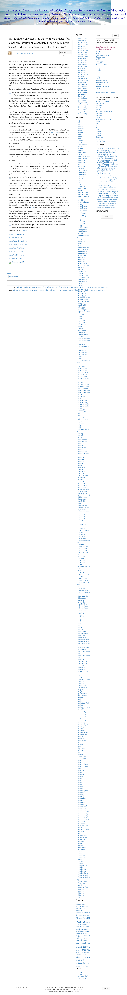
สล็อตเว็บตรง (82, 808)
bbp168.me (81, 200)
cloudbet (81, 243)
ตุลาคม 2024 (82, 82)
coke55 (80, 245)
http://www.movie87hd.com (105, 111)
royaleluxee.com (83, 507)
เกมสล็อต (80, 843)
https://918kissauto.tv (102, 101)
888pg (80, 146)
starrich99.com (82, 588)
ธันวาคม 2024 (82, 78)
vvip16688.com (83, 665)
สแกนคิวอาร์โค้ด (83, 826)
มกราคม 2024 (82, 100)
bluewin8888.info (83, 222)
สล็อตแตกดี (81, 822)
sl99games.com (83, 552)
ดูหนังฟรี (98, 131)
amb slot (80, 184)
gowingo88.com (83, 301)
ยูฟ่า (79, 752)
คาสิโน (80, 691)
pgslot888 (99, 85)
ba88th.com (82, 188)
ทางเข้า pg (81, 723)
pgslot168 (81, 443)
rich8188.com (82, 497)
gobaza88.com (83, 299)
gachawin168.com (83, 289)
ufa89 (79, 624)
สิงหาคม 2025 (82, 62)
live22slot (81, 358)
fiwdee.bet (81, 273)
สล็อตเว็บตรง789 (83, 814)
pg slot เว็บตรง (82, 418)
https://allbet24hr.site (102, 87)
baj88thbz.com (83, 192)
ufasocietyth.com (83, 641)
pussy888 (99, 113)
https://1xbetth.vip (101, 81)
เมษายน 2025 (82, 70)
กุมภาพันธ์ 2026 (83, 50)
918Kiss (80, 150)
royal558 (80, 503)
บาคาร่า (80, 729)
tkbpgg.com (82, 610)
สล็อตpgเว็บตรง (83, 790)
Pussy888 (81, 481)
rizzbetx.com (82, 499)
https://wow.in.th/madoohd (18, 244)
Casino (80, 239)
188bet (80, 131)
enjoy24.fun (81, 257)
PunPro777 (81, 473)
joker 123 (98, 51)
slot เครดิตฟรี (82, 558)
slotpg (98, 77)
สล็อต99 (80, 786)
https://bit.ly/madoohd (16, 234)
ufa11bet (80, 618)
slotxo (98, 75)
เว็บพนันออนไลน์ (83, 865)
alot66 (80, 180)
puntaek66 (81, 477)
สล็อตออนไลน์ (82, 802)
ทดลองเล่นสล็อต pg (84, 717)
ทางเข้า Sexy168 (83, 725)
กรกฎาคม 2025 (82, 64)
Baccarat (80, 190)
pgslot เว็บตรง (82, 441)
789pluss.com (82, 144)
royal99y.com (82, 505)
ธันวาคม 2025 (82, 54)
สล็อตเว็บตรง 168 (83, 812)
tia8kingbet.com (83, 606)
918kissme (81, 162)
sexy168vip (81, 535)
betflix (80, 204)
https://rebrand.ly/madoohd (18, 241)
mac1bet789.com (83, 372)
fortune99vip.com (83, 277)
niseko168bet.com (84, 390)
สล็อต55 (80, 776)
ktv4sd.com (81, 344)
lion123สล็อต (82, 350)
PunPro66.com (82, 471)
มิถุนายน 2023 (82, 114)
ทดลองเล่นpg (82, 711)
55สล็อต (80, 140)
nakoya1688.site (83, 388)
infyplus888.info (83, 323)
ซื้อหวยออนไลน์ (100, 141)
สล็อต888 (81, 782)
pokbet (80, 465)
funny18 (80, 287)
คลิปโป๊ (98, 79)
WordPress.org (83, 978)
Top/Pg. (107, 217)
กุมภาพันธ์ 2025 (83, 74)
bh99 (79, 220)
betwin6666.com (83, 214)
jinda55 (87, 912)
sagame (80, 513)
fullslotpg (81, 285)
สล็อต (79, 760)
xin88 (79, 675)
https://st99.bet (100, 57)
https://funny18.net (102, 83)
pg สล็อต (80, 422)
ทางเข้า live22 (82, 721)
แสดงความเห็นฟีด (83, 976)
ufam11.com (81, 636)
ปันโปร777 (81, 738)
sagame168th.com (84, 519)
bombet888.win (83, 228)
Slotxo (80, 570)
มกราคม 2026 (82, 52)
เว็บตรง (80, 851)
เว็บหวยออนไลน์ (83, 875)
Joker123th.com (83, 335)
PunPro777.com (83, 475)
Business (80, 234)
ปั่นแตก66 (84, 940)
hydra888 (81, 315)
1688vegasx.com (83, 125)
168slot (80, 127)
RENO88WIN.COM (84, 495)
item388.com (82, 325)
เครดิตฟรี (81, 845)
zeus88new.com (83, 687)
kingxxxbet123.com (84, 338)
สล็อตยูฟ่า (81, 800)
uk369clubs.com (83, 647)
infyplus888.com (83, 321)
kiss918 (80, 342)
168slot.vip (81, 129)
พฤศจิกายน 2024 (83, 80)
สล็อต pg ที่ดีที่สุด (83, 764)
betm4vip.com (82, 210)
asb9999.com (82, 186)
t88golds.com (82, 598)
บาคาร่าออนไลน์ (83, 733)
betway (80, 212)
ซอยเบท (80, 697)
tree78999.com (83, 616)
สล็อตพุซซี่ (81, 796)
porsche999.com (83, 467)
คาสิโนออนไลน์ (82, 693)
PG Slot (80, 416)
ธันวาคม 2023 (82, 102)
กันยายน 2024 (82, 84)
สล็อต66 (80, 778)
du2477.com (82, 255)
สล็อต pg (80, 762)
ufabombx (81, 630)
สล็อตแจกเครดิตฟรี (83, 820)
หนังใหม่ (80, 834)
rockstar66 (81, 501)
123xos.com (82, 121)
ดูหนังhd (98, 133)
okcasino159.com (83, 400)
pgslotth (80, 463)
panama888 (82, 410)
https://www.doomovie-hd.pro (105, 92)
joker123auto (82, 331)
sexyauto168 (82, 536)
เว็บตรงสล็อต (82, 855)
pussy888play (82, 485)
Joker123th (81, 333)
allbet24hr (81, 176)
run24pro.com (82, 509)
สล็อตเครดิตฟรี (82, 806)
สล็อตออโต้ (81, 804)
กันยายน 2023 (82, 108)
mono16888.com (83, 384)
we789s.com (82, 667)
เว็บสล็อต (80, 867)
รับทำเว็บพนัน (82, 758)
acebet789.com (83, 168)
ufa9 (79, 626)
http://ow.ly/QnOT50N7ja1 (17, 237)
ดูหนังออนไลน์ (13, 276)
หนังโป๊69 (81, 832)
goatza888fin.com (84, 297)
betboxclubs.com (83, 202)
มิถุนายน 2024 (82, 90)
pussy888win (82, 487)
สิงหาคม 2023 (82, 110)
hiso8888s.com (83, 309)
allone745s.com (83, 178)
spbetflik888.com (83, 574)
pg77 (79, 426)
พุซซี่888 (80, 746)
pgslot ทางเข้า (82, 439)
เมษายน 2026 (82, 46)
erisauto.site (81, 259)
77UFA (80, 142)
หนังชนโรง (54, 132)
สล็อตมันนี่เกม (82, 798)
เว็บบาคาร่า (81, 861)
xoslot (80, 677)
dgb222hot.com (83, 249)
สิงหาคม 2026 (82, 38)
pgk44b (80, 436)
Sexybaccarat (82, 538)
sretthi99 (80, 576)
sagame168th (82, 517)
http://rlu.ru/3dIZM (18, 262)
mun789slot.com (83, 386)
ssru (79, 586)
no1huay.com (82, 396)
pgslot (98, 89)
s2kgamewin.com (83, 511)
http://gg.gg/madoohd (16, 258)
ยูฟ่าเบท (80, 754)
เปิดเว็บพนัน (81, 849)
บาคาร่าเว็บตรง (82, 735)
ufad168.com (82, 632)
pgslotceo (81, 457)
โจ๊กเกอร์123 (81, 893)
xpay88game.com (84, 679)
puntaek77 (81, 479)
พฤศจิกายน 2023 (83, 104)
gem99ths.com (83, 293)
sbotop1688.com (83, 531)
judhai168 (99, 63)
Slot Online (81, 556)
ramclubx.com (82, 491)
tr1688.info (81, 614)
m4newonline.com (84, 368)
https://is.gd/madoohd (16, 255)
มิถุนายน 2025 (82, 66)
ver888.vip (81, 659)
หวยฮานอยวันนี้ (82, 837)
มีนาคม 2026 (82, 48)
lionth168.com (82, 352)
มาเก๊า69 (80, 750)
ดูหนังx (80, 701)
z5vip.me (81, 681)
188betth (80, 133)
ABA (79, 164)
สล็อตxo (80, 794)
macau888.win (82, 376)
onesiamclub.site (83, 404)
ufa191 (80, 620)
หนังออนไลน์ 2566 (83, 830)
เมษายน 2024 (82, 94)
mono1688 (81, 382)
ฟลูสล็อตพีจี (81, 748)
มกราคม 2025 (82, 76)
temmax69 (81, 602)
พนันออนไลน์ (82, 740)
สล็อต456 (81, 774)
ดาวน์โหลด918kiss (81, 931)
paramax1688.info (83, 412)
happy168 (81, 303)
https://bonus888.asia (103, 65)
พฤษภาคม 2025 (82, 68)
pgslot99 (81, 449)
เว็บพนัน (80, 863)
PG (79, 414)
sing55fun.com (82, 548)
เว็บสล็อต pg (82, 869)
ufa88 (79, 622)
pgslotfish (81, 459)
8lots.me (80, 148)
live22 (80, 356)
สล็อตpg (80, 788)
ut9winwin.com (82, 649)
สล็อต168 (81, 770)
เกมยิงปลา (81, 841)
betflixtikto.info (82, 206)
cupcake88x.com (83, 247)
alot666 (80, 182)
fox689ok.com (82, 279)
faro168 (80, 269)
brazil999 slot (82, 230)
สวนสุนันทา (81, 824)
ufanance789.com (83, 639)
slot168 (80, 564)
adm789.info (82, 172)
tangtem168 (81, 600)
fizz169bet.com (83, 275)
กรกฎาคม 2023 (82, 112)
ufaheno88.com (83, 634)
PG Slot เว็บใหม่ (83, 420)
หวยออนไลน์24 (82, 835)
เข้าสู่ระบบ (81, 972)
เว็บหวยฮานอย (82, 881)
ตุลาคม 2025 (82, 58)
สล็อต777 (80, 780)
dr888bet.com (82, 251)
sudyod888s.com (83, 590)
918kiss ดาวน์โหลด (84, 156)
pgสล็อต (78, 924)
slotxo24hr (81, 572)
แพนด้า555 (81, 891)
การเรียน (80, 689)
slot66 (98, 59)
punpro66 (99, 105)
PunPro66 (81, 469)
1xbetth (80, 137)
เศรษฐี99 (80, 885)
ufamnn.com (82, 637)
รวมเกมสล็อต (82, 756)
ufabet (80, 628)
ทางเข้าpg (81, 727)
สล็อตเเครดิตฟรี (83, 818)
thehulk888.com (83, 604)
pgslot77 (80, 445)
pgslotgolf (81, 461)
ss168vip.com (82, 578)
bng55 (80, 226)
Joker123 (81, 329)
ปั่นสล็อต (80, 736)
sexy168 (80, 533)
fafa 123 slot (81, 267)
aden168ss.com (83, 170)
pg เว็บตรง (81, 424)
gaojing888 (81, 291)
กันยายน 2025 (82, 60)
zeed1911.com (82, 685)
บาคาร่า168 (81, 731)
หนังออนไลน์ (82, 828)
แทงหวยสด (81, 889)
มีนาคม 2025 (82, 72)
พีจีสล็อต (80, 744)
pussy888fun (82, 483)
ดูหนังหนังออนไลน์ (83, 703)
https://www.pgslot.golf (103, 119)
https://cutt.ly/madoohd (16, 251)
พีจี (78, 742)
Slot (79, 554)
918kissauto (81, 160)
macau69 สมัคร (83, 374)
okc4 (79, 398)
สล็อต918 (81, 784)
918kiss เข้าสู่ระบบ (83, 158)
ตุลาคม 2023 (82, 106)
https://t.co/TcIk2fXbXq (16, 248)
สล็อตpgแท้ (81, 792)
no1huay (80, 394)
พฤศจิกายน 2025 (83, 56)
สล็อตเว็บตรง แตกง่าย (102, 55)
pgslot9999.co (82, 451)
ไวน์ (79, 897)
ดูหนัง (32, 208)
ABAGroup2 (81, 166)
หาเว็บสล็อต (81, 839)
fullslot (80, 283)
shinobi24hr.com (83, 546)
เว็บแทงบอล (81, 883)
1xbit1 (79, 138)
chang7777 (81, 241)
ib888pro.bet (82, 317)
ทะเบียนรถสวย (82, 719)
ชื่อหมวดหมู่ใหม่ (82, 695)
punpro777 (99, 139)
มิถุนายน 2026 (82, 42)
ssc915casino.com (83, 580)
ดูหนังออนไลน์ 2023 (84, 707)
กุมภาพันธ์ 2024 (83, 98)
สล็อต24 (80, 772)
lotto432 (80, 364)
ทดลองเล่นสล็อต (83, 713)
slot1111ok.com (82, 560)
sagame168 (81, 515)
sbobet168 (81, 529)
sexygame (81, 544)
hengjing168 (82, 305)
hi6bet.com (81, 307)
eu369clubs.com (83, 265)
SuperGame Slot (83, 596)
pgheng (80, 434)
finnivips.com (82, 271)
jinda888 (80, 327)
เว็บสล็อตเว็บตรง (83, 873)
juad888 (80, 337)
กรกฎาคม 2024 (82, 88)
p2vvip (80, 408)
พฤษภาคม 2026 (83, 44)
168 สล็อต (81, 123)
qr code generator (84, 489)
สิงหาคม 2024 (82, 86)
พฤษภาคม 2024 (83, 92)
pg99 (79, 428)
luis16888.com (82, 366)
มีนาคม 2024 (82, 96)
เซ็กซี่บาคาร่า (82, 847)
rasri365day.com (83, 493)
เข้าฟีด (80, 974)
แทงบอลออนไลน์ (83, 887)
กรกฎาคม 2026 (82, 40)
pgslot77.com (82, 447)
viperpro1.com (82, 661)
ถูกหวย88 (81, 709)
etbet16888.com (83, 263)
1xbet (79, 135)
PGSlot (80, 437)
